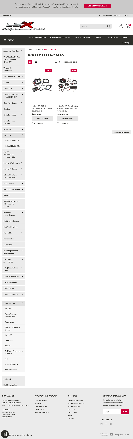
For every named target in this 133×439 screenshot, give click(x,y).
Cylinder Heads (10, 115)
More (125, 37)
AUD (127, 15)
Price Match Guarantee (60, 37)
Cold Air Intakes (10, 103)
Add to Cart (42, 118)
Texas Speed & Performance (10, 315)
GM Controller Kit (12, 141)
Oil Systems (8, 245)
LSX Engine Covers (11, 221)
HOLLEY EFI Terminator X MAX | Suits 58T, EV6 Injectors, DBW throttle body (68, 107)
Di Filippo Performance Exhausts (14, 352)
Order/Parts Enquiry (37, 37)
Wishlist (117, 15)
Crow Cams (9, 322)
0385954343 (7, 15)
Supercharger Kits (11, 276)
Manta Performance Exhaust (12, 328)
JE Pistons (9, 340)
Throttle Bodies (10, 282)
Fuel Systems (9, 183)
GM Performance (11, 364)
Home (30, 49)
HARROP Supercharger (9, 213)
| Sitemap (29, 435)
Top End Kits (9, 288)
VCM (7, 359)
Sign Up (44, 406)
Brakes (6, 82)
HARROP (8, 335)
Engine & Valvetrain (12, 163)
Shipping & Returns (42, 412)
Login (37, 406)
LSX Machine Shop (11, 227)
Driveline (7, 129)
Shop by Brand (9, 303)
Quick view (42, 84)
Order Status (39, 409)
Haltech (7, 195)
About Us (98, 37)
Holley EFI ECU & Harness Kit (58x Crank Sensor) (42, 107)
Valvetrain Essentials (8, 69)
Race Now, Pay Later (12, 76)
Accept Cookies (97, 5)
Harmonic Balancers (12, 189)
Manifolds (8, 233)
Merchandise (9, 239)
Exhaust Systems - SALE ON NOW (11, 176)
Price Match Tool (82, 37)
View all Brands (11, 370)
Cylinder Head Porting (9, 122)
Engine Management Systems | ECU (9, 154)
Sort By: (58, 62)
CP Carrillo (9, 309)
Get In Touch (112, 37)
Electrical (7, 135)
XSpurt (7, 346)
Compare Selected (121, 132)
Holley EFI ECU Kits (12, 146)
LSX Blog (125, 43)
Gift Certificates (105, 15)
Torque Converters (11, 294)
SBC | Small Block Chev (11, 269)
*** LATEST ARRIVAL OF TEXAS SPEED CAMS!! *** (12, 59)
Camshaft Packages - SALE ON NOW (11, 95)
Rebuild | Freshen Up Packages (11, 252)
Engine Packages (10, 169)
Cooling (7, 109)
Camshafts (8, 88)
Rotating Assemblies (8, 260)
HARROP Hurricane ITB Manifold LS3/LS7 (11, 203)
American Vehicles (11, 51)
